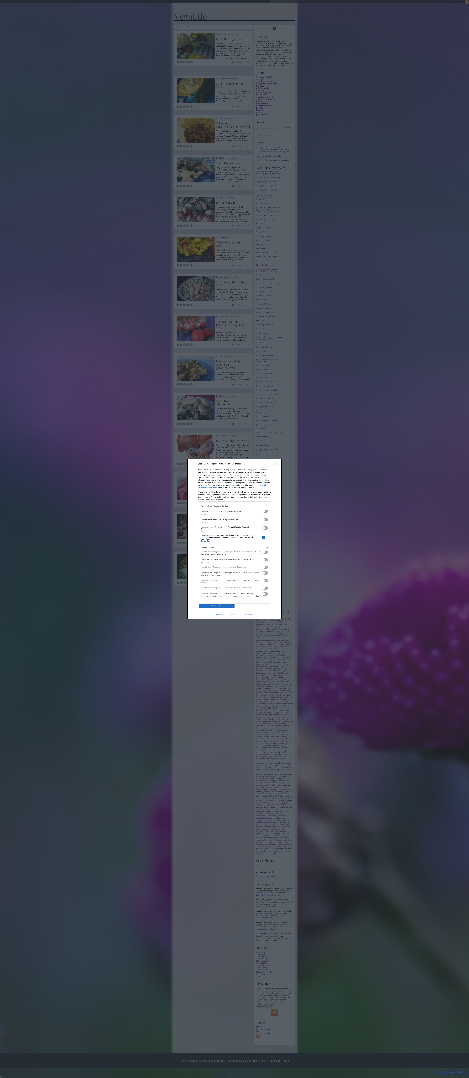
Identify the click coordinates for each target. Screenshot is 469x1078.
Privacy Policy (248, 614)
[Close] (276, 464)
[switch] (265, 511)
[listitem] (234, 506)
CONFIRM (216, 606)
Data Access (234, 614)
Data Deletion (220, 614)
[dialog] (234, 539)
